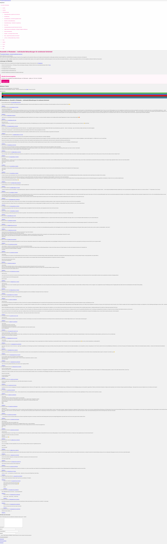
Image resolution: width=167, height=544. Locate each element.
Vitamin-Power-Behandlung (8, 31)
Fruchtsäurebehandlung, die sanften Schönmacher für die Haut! (13, 27)
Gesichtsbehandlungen (6, 12)
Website (1, 533)
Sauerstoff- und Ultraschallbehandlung (9, 20)
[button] (2, 93)
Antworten (4, 106)
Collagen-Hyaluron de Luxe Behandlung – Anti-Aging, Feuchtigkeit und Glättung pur (16, 29)
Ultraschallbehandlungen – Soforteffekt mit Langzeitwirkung (12, 22)
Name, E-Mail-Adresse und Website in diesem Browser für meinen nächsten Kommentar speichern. (16, 535)
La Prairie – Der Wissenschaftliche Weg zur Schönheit (11, 37)
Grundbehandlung (6, 16)
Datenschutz (2, 539)
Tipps (3, 48)
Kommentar (2, 527)
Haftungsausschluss (3, 540)
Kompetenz (4, 10)
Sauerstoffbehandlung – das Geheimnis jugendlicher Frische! (12, 18)
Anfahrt (4, 46)
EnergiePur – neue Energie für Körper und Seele (11, 33)
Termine (4, 44)
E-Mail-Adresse (2, 531)
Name (1, 529)
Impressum (1, 542)
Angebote (4, 42)
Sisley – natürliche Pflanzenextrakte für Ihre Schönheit (11, 35)
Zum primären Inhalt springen (5, 5)
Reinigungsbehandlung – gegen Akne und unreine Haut (12, 14)
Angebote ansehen (5, 81)
